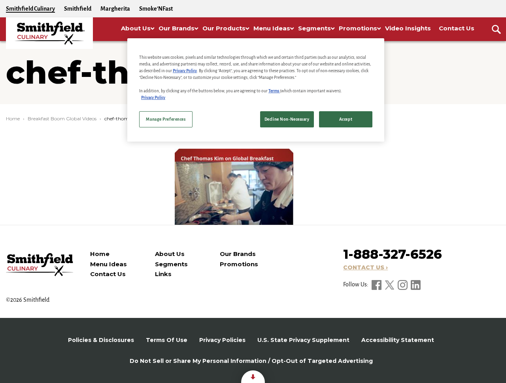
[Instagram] (403, 284)
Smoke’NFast (156, 9)
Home (13, 118)
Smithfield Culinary (30, 9)
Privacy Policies (222, 340)
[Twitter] (390, 284)
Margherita (115, 9)
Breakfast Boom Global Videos (62, 118)
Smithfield (77, 9)
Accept (345, 119)
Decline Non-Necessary (287, 119)
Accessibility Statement (397, 340)
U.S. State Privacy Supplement (303, 340)
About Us (170, 254)
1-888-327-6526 (392, 254)
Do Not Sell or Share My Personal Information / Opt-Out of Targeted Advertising (251, 360)
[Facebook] (377, 284)
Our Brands (238, 254)
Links (163, 274)
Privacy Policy (185, 71)
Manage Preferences (165, 119)
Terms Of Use (166, 340)
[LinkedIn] (416, 284)
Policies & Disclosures (101, 340)
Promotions (239, 264)
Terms (274, 91)
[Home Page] (49, 33)
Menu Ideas (108, 264)
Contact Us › (365, 267)
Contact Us (108, 274)
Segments (171, 264)
